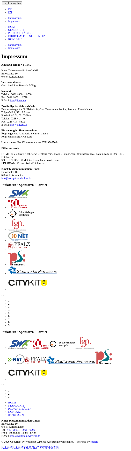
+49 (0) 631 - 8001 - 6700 (21, 429)
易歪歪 (44, 447)
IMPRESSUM (16, 414)
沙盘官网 (53, 447)
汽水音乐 (6, 447)
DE (10, 9)
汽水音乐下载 (20, 447)
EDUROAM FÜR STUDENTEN (27, 36)
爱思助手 (34, 447)
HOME (12, 26)
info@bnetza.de (18, 124)
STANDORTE (16, 29)
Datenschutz (14, 18)
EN (10, 12)
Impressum (14, 21)
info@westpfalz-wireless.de (16, 178)
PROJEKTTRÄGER (19, 33)
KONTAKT (15, 39)
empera (94, 441)
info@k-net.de (18, 100)
